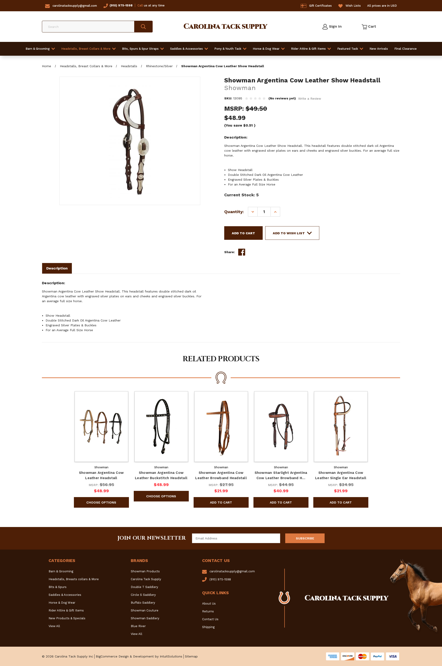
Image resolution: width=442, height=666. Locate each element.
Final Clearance (405, 48)
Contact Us (210, 619)
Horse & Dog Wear (266, 48)
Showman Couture (144, 610)
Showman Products (145, 571)
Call (140, 5)
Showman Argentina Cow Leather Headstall (101, 475)
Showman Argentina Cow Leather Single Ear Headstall (340, 475)
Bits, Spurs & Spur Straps (140, 48)
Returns (208, 611)
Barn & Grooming (38, 48)
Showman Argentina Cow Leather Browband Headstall (221, 475)
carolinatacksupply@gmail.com (74, 5)
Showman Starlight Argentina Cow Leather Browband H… (281, 475)
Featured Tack (347, 48)
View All (54, 626)
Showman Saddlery (145, 618)
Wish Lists (353, 5)
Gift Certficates (320, 5)
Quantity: (234, 211)
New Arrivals (378, 48)
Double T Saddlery (144, 587)
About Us (209, 603)
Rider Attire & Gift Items (308, 48)
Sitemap (191, 656)
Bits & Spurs (58, 587)
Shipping (208, 627)
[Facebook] (241, 252)
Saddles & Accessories (186, 48)
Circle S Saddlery (143, 595)
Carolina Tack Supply (146, 579)
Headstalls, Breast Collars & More (85, 48)
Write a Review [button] (309, 98)
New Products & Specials (67, 618)
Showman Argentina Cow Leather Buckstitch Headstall (161, 475)
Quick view (101, 427)
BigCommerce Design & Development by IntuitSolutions (139, 656)
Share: (229, 252)
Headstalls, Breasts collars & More (74, 579)
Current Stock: (241, 194)
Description (57, 268)
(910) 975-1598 (121, 5)
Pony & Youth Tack (227, 48)
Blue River (138, 626)
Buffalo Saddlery (143, 602)
